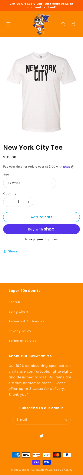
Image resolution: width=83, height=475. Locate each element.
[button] (8, 24)
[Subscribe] (65, 420)
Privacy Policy (20, 331)
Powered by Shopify (58, 470)
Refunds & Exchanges (26, 321)
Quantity (9, 193)
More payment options (41, 239)
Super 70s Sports (33, 470)
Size (6, 174)
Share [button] (13, 251)
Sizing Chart (18, 312)
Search (14, 302)
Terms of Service (23, 341)
